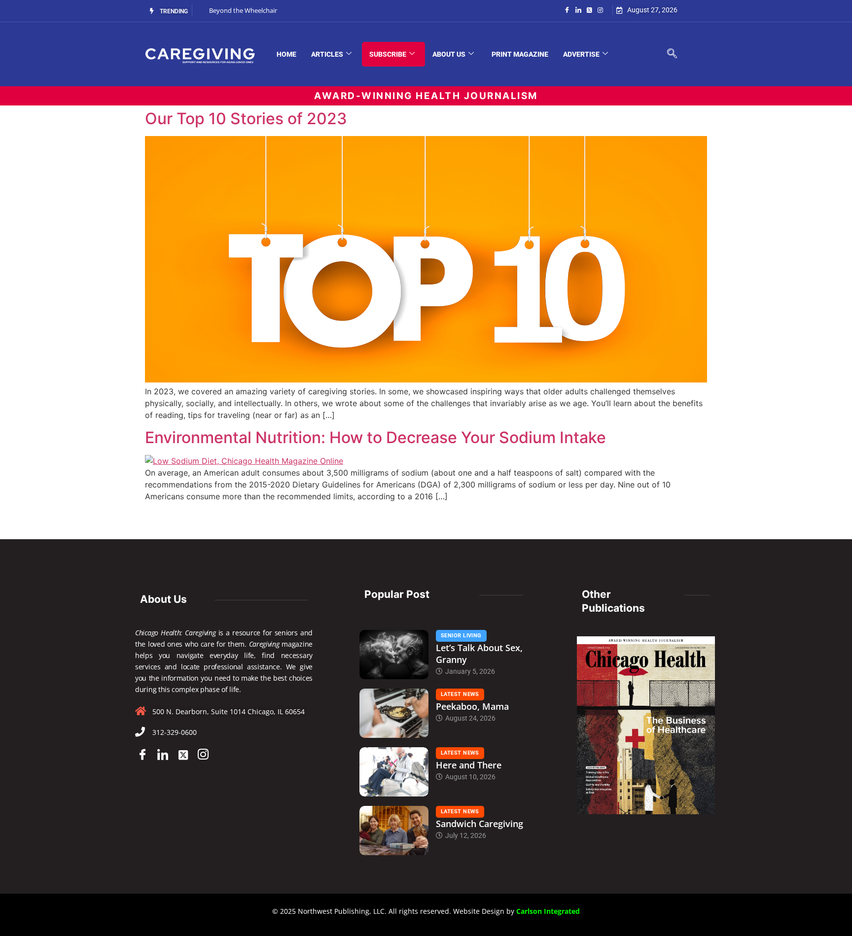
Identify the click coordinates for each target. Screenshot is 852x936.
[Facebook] (567, 9)
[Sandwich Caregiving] (393, 830)
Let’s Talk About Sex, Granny (479, 653)
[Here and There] (393, 772)
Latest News (460, 694)
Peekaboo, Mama (472, 706)
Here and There (468, 765)
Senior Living (461, 635)
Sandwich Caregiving (479, 824)
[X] (183, 754)
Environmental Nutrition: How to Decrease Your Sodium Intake (375, 437)
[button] (672, 54)
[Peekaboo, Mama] (393, 713)
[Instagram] (600, 9)
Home (286, 54)
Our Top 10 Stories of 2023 (246, 118)
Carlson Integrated (548, 911)
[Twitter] (589, 9)
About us (448, 54)
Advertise (581, 54)
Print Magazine (520, 54)
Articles (327, 54)
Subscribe (387, 54)
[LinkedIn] (578, 9)
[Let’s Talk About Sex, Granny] (393, 654)
